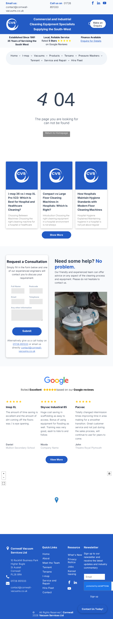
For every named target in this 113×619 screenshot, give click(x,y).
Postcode (33, 286)
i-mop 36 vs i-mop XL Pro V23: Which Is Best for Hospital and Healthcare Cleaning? (21, 201)
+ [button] (4, 473)
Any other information (21, 307)
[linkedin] (98, 3)
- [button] (4, 477)
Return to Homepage (56, 132)
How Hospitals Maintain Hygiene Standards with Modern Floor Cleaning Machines (90, 201)
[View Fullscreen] (4, 483)
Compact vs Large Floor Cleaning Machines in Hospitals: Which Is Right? (55, 201)
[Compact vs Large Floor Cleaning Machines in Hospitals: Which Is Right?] (56, 176)
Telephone (34, 297)
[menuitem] (15, 55)
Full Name (16, 286)
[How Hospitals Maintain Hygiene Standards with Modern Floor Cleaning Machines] (91, 176)
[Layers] (109, 473)
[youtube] (104, 3)
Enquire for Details (91, 40)
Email (13, 297)
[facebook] (92, 3)
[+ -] (56, 503)
